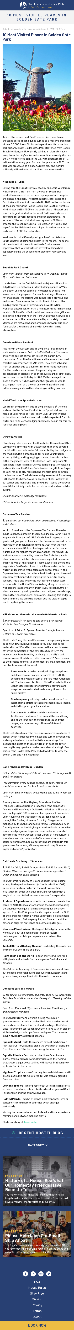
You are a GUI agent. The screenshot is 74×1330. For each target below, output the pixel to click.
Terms (37, 1311)
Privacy (37, 1305)
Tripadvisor (41, 1273)
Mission (37, 1299)
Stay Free (37, 1293)
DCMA (37, 1317)
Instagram (33, 1273)
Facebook (25, 1273)
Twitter (48, 1273)
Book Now (37, 1325)
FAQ (37, 1282)
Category (36, 1145)
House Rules (37, 1288)
